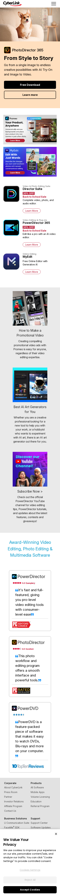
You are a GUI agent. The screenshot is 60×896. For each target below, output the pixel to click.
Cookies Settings (30, 870)
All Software (37, 787)
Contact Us (10, 810)
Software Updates (41, 827)
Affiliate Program (13, 806)
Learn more (30, 94)
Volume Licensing (40, 796)
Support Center (39, 822)
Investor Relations (14, 801)
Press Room (10, 792)
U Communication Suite (16, 822)
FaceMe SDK (12, 827)
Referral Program (40, 806)
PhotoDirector (31, 642)
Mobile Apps (37, 792)
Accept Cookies (30, 889)
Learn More (31, 210)
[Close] (56, 834)
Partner (8, 796)
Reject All (30, 879)
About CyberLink (13, 787)
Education (36, 801)
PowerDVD (28, 708)
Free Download (30, 84)
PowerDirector (31, 576)
